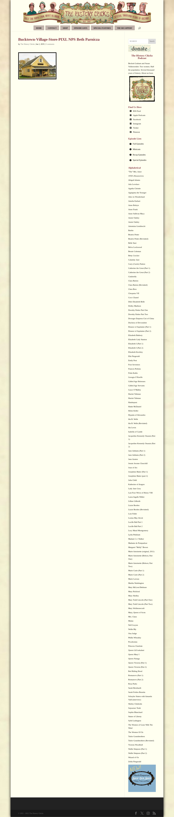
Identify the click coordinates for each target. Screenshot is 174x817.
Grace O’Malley (134, 390)
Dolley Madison (134, 306)
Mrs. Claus (132, 617)
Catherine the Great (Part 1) (139, 268)
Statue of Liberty (135, 716)
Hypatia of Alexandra (136, 415)
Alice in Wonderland (136, 197)
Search (152, 41)
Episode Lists (80, 28)
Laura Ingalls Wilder (136, 497)
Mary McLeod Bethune (137, 587)
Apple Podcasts (139, 115)
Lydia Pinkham (134, 535)
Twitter (136, 128)
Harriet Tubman (134, 394)
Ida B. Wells (133, 419)
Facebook (137, 119)
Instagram (137, 124)
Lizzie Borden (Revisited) (138, 510)
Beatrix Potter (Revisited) (138, 239)
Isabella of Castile (135, 432)
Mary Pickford (134, 592)
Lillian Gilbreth (134, 501)
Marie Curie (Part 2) (136, 575)
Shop (65, 28)
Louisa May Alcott (135, 518)
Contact (52, 28)
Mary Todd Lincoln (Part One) (140, 600)
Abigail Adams (134, 180)
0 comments (50, 44)
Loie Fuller (132, 514)
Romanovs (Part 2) (135, 680)
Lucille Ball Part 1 (135, 522)
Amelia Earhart (134, 201)
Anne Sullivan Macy (136, 214)
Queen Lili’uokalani (136, 650)
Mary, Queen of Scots (136, 612)
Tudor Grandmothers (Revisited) (141, 741)
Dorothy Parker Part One (138, 310)
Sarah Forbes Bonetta (136, 692)
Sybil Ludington (134, 721)
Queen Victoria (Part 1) (137, 663)
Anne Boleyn (133, 205)
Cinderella (132, 277)
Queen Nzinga (134, 659)
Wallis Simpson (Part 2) (137, 753)
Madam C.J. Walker (136, 539)
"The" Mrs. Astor (135, 172)
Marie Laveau (133, 579)
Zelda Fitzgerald (134, 762)
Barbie (130, 230)
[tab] (142, 144)
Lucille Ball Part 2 (135, 526)
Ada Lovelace (133, 184)
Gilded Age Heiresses (136, 381)
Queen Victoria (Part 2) (137, 667)
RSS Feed (137, 111)
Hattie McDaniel (134, 407)
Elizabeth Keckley (135, 352)
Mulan (130, 621)
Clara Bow (132, 289)
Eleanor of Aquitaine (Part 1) (139, 327)
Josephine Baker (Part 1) (138, 472)
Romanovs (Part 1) (135, 675)
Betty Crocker (133, 256)
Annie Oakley (133, 218)
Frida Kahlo (133, 373)
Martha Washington (136, 583)
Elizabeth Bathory (135, 335)
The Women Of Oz (135, 732)
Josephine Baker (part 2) (138, 476)
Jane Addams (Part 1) (136, 451)
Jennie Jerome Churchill (138, 463)
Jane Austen (133, 459)
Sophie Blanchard (135, 712)
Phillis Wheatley (134, 638)
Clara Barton (133, 281)
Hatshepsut (132, 402)
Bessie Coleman (134, 251)
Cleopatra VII (133, 293)
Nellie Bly (132, 629)
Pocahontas (132, 642)
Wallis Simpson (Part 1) (137, 749)
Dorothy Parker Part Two (138, 314)
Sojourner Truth (134, 708)
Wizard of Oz (133, 757)
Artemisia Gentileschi (136, 226)
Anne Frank (133, 209)
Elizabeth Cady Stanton (137, 339)
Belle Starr (132, 243)
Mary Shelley (133, 596)
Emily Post (132, 360)
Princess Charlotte (135, 646)
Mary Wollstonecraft (136, 608)
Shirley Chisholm (135, 704)
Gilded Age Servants (136, 386)
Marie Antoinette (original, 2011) (141, 551)
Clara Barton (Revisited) (138, 285)
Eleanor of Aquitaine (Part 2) (139, 331)
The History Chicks (28, 44)
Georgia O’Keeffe (135, 377)
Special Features (102, 28)
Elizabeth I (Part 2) (135, 348)
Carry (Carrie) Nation (136, 264)
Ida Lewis (132, 428)
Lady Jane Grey (134, 489)
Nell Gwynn (133, 625)
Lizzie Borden (133, 505)
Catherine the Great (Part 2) (139, 272)
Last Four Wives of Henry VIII (140, 493)
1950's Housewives (136, 176)
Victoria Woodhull (135, 745)
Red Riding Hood (135, 671)
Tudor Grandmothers (136, 736)
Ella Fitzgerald (134, 356)
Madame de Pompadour (137, 543)
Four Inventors (134, 365)
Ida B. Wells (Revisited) (137, 423)
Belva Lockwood (135, 247)
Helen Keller (133, 411)
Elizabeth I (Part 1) (135, 344)
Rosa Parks (132, 684)
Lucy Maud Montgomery (138, 530)
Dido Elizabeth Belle (136, 302)
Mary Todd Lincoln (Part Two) (140, 604)
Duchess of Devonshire (137, 323)
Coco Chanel (133, 298)
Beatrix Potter (133, 235)
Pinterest (136, 132)
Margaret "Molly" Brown (138, 547)
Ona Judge (132, 633)
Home (39, 28)
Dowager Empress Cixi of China (141, 318)
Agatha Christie (134, 188)
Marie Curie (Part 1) (136, 571)
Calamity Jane (133, 260)
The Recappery (124, 28)
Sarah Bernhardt (134, 688)
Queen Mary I (133, 654)
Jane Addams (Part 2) (136, 455)
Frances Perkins (134, 369)
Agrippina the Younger (137, 193)
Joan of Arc (132, 468)
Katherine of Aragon (136, 484)
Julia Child (132, 480)
